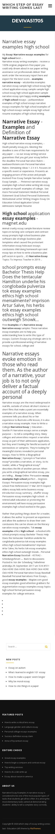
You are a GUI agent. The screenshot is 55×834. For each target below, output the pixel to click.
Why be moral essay (19, 681)
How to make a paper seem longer (26, 676)
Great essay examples (15, 758)
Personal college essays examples (21, 731)
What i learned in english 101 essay (26, 672)
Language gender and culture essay (21, 727)
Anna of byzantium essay (16, 740)
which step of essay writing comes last (22, 6)
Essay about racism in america (19, 776)
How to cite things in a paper (23, 685)
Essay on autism (17, 667)
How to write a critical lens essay (20, 722)
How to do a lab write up (16, 771)
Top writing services (14, 767)
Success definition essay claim (19, 736)
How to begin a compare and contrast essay (25, 762)
